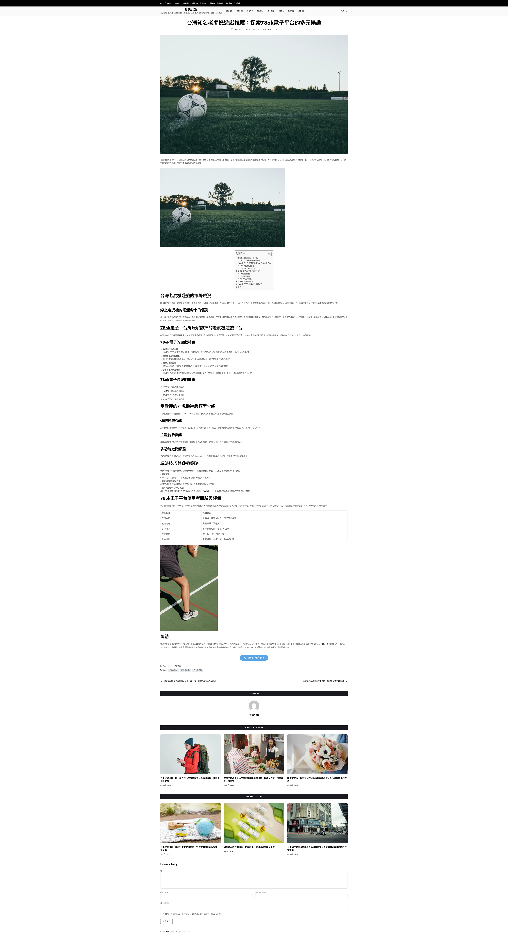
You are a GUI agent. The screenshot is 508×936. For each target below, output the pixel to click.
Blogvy (187, 932)
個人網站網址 (165, 903)
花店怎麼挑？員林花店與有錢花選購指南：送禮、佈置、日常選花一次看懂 (253, 780)
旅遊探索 (203, 3)
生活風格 (212, 3)
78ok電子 (169, 328)
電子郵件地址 (260, 892)
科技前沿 (220, 3)
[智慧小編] (254, 706)
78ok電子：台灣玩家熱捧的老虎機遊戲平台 (254, 263)
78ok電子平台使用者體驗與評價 (250, 284)
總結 (239, 287)
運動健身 (237, 3)
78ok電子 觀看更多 (254, 658)
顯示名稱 (164, 892)
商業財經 (186, 3)
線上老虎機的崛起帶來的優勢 (250, 260)
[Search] (347, 11)
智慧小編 (237, 29)
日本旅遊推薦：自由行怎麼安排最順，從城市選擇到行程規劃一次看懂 (190, 849)
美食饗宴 (229, 3)
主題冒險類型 (245, 276)
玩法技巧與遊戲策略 (245, 281)
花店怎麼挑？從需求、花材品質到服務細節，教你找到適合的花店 (317, 780)
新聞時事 (195, 3)
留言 (162, 871)
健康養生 (178, 3)
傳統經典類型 (245, 274)
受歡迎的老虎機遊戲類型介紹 (249, 271)
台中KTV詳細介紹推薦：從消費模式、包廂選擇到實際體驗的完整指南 (317, 849)
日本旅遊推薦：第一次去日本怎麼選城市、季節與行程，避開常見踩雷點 (190, 780)
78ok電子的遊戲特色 (248, 266)
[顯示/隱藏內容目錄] (268, 254)
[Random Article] (342, 11)
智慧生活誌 (191, 9)
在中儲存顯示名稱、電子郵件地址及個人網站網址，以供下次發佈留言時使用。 (193, 914)
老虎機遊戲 (197, 670)
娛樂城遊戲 (185, 670)
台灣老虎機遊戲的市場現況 (247, 258)
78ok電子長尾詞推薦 (248, 268)
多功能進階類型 (246, 279)
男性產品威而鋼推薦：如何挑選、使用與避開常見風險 (249, 847)
